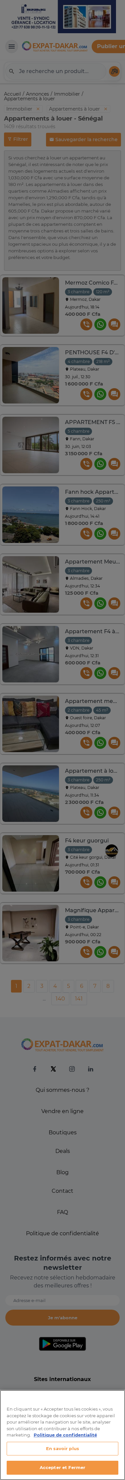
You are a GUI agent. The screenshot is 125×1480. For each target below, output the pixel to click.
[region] (62, 1435)
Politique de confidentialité (65, 1434)
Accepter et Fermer (62, 1467)
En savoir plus (62, 1448)
